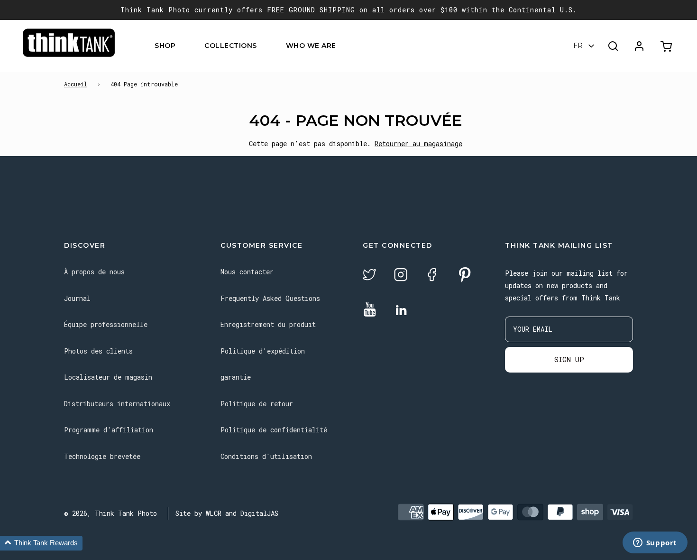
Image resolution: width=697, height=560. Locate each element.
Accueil (75, 84)
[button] (41, 543)
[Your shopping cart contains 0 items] (667, 46)
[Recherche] (613, 46)
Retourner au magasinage (418, 143)
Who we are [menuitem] (311, 46)
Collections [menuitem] (230, 46)
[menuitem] (181, 46)
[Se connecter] (639, 46)
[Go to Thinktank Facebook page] (432, 276)
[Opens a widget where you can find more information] (655, 543)
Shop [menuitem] (165, 46)
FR (578, 46)
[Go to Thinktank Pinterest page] (465, 275)
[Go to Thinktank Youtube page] (370, 310)
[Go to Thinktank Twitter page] (369, 276)
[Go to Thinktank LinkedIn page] (401, 310)
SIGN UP (569, 359)
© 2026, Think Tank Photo (110, 513)
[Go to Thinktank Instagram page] (400, 276)
